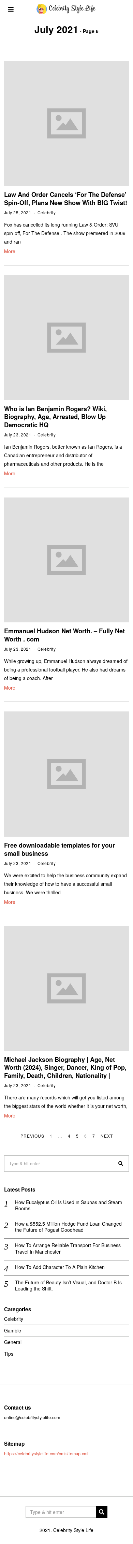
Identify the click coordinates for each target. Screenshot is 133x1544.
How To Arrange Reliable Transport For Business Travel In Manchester (68, 1248)
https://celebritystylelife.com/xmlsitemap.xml (46, 1454)
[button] (121, 1163)
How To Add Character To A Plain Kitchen (60, 1267)
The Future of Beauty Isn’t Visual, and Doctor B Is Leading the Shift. (68, 1285)
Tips (8, 1353)
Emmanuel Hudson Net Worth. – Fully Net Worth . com (64, 635)
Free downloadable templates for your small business (59, 849)
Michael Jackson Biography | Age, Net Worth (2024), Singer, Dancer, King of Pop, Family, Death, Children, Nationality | (65, 1067)
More (9, 251)
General (12, 1342)
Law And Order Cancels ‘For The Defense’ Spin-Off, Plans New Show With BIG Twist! (65, 198)
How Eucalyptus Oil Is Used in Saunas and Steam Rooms (68, 1205)
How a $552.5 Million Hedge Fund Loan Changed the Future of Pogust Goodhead (68, 1227)
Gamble (12, 1330)
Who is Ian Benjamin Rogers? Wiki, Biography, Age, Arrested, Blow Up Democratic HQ (55, 416)
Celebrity (47, 212)
